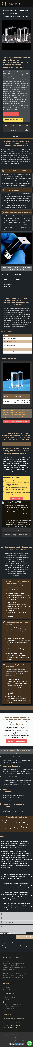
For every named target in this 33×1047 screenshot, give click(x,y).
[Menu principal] (29, 3)
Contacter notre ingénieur (16, 741)
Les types (13, 10)
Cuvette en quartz (23, 10)
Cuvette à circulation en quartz (11, 13)
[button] (4, 35)
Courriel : (11, 1027)
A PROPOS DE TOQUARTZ (13, 957)
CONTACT (7, 1015)
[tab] (16, 137)
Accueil (7, 10)
